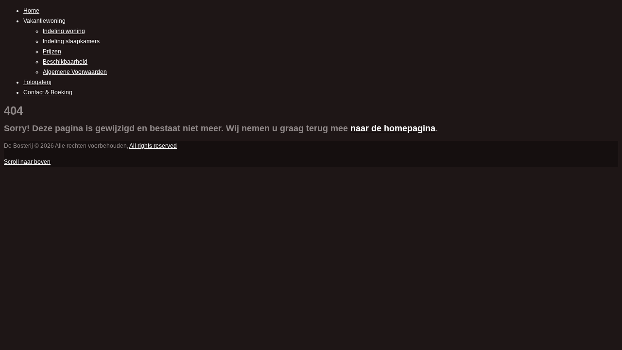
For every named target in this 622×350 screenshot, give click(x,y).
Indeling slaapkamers (71, 41)
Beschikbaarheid (65, 61)
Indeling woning (64, 31)
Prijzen (52, 51)
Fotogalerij (37, 82)
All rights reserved (153, 145)
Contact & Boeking (47, 92)
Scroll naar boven (27, 161)
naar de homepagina (392, 128)
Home (31, 10)
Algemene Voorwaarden (75, 72)
